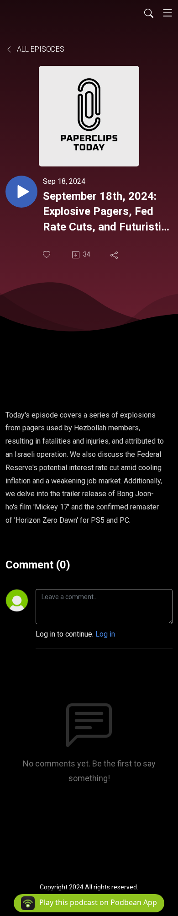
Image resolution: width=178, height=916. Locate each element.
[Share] (115, 255)
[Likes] (47, 254)
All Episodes (39, 49)
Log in (105, 634)
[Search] (149, 13)
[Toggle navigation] (167, 12)
